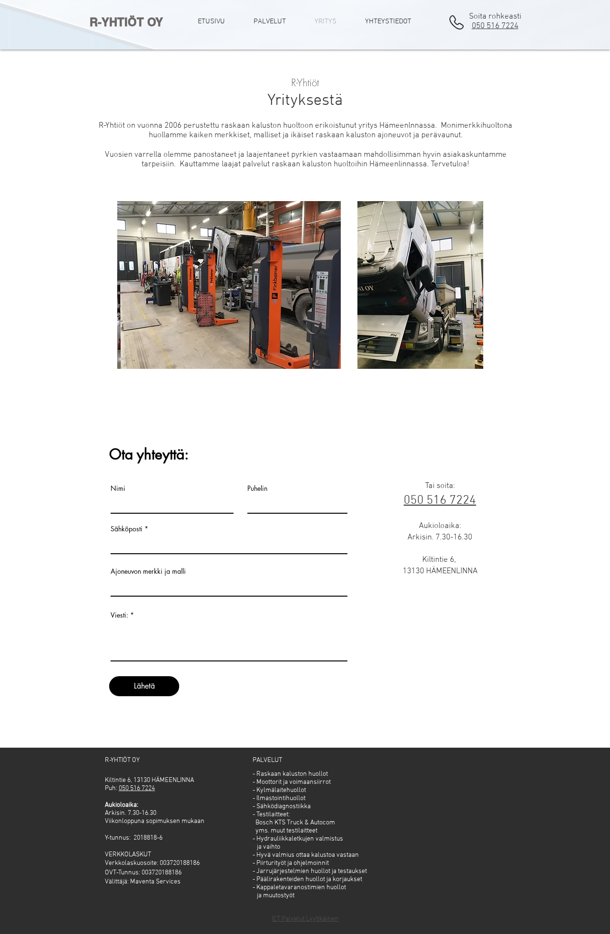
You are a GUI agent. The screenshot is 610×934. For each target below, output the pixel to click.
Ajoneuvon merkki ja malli (148, 571)
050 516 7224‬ (495, 26)
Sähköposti (126, 529)
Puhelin (257, 488)
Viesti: (119, 615)
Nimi (118, 488)
